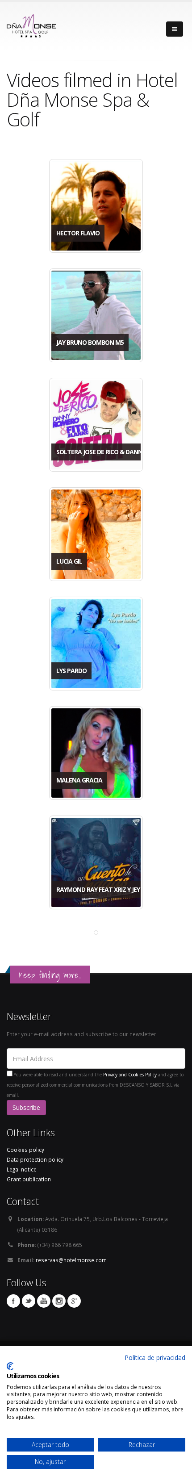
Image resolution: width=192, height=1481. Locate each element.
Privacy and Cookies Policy (130, 1074)
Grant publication (29, 1179)
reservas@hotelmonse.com (71, 1259)
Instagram (59, 1301)
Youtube (43, 1301)
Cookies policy (25, 1149)
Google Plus (74, 1301)
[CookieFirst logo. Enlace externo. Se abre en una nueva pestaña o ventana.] (10, 1366)
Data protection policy (35, 1159)
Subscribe (26, 1107)
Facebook (13, 1301)
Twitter (28, 1301)
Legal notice (22, 1169)
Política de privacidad (155, 1357)
